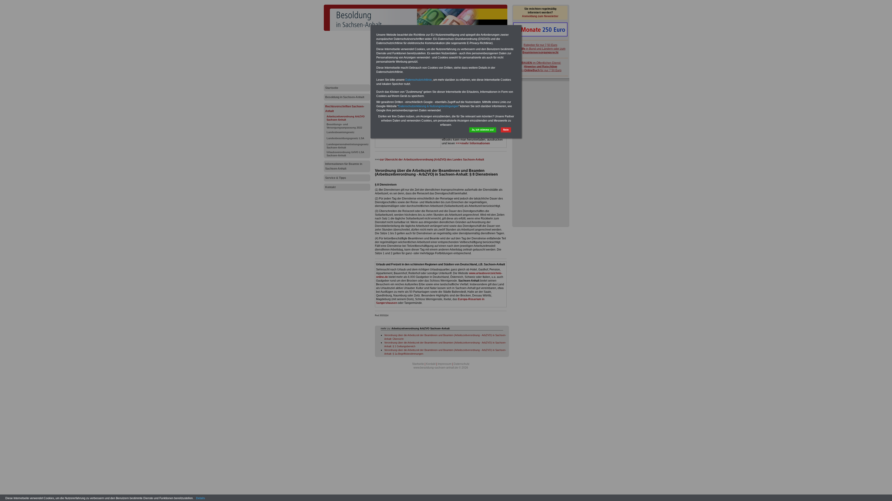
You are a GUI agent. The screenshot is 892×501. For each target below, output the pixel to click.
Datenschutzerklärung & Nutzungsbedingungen (428, 106)
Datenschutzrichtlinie (418, 79)
